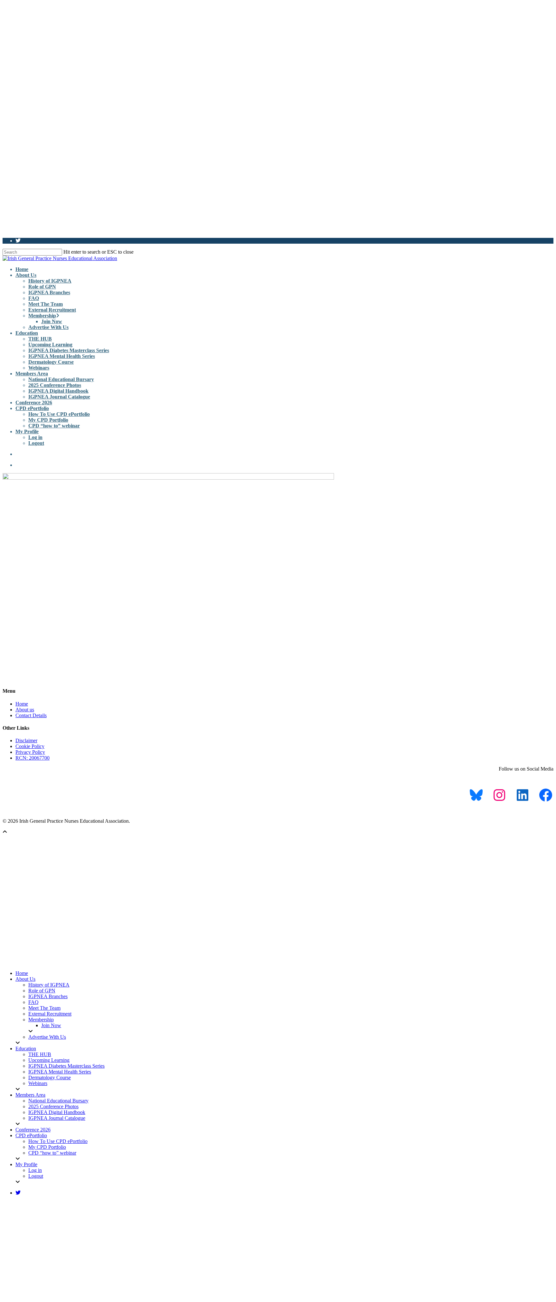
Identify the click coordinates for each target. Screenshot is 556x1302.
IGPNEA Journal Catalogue (59, 396)
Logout (36, 443)
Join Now (51, 321)
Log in (35, 437)
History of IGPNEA (49, 281)
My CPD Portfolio (48, 420)
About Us (25, 275)
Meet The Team (45, 304)
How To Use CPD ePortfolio (59, 414)
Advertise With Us (48, 327)
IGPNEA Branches (49, 292)
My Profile (27, 431)
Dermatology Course (51, 362)
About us (24, 709)
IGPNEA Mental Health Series (61, 356)
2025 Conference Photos (54, 385)
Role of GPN (42, 286)
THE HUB (40, 339)
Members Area (31, 373)
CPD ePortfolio (32, 408)
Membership (42, 315)
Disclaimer (26, 740)
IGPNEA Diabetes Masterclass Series (68, 350)
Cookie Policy (29, 746)
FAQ (33, 298)
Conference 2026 (33, 402)
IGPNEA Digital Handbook (58, 391)
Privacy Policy (30, 752)
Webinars (38, 367)
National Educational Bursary (61, 379)
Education (26, 333)
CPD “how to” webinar (54, 425)
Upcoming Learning (50, 344)
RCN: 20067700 (32, 758)
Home (21, 269)
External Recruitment (52, 310)
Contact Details (31, 715)
